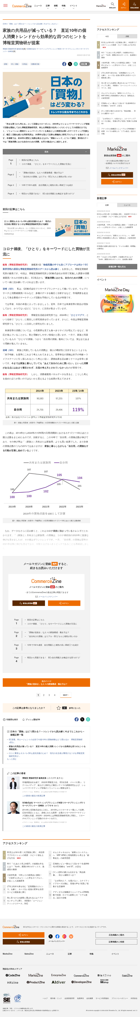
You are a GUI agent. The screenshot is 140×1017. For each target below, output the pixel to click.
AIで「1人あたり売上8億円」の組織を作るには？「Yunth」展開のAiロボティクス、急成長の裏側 (25, 866)
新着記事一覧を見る (117, 266)
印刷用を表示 (12, 719)
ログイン (65, 603)
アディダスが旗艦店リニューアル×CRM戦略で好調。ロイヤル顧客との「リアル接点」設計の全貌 (71, 895)
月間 (127, 36)
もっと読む (12, 758)
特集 (64, 5)
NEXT (65, 695)
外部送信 (134, 998)
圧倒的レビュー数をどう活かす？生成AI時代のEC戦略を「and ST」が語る (71, 865)
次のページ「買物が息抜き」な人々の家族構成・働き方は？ (46, 682)
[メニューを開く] (5, 5)
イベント (73, 5)
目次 (46, 151)
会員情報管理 (69, 998)
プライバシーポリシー (120, 998)
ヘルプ (45, 998)
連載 (56, 5)
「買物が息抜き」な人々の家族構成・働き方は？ (43, 172)
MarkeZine (7, 953)
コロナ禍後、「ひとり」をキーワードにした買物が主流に (46, 164)
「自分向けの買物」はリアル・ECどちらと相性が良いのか (47, 176)
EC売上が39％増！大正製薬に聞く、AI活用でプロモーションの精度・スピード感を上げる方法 (25, 855)
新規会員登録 (29, 603)
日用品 (24, 64)
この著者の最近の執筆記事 (33, 795)
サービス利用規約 (102, 998)
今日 (107, 36)
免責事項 (80, 998)
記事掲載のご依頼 (116, 941)
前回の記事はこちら (30, 160)
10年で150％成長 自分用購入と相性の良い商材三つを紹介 (47, 185)
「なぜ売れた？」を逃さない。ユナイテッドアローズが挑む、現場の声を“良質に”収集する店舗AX (71, 883)
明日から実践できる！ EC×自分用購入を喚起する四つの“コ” (48, 193)
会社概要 (89, 998)
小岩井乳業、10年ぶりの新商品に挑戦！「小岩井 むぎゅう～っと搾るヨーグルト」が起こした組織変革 (25, 878)
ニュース (38, 5)
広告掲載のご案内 (116, 934)
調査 (5, 64)
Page (11, 174)
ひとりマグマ (77, 315)
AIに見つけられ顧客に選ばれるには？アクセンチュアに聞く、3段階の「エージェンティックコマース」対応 (25, 900)
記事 (48, 5)
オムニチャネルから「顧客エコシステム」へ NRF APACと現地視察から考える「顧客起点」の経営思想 (71, 855)
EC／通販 (14, 64)
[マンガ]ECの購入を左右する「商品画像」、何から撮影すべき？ (69, 873)
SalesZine (29, 953)
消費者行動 (35, 64)
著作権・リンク (56, 998)
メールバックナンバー (48, 596)
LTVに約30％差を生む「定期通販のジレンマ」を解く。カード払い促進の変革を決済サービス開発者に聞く (25, 889)
